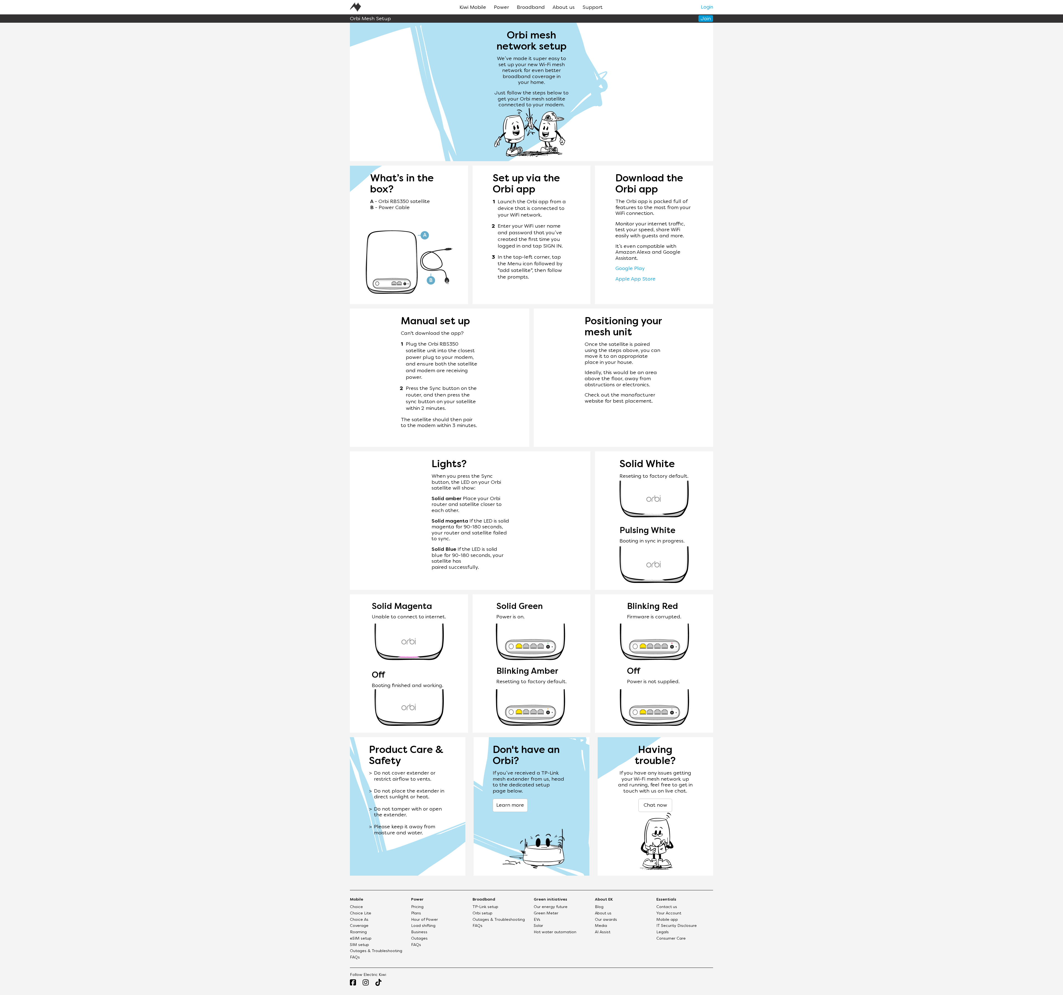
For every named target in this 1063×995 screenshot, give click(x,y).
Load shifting (423, 926)
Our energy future (550, 907)
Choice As (359, 920)
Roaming (358, 932)
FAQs (355, 957)
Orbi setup (482, 913)
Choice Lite (360, 913)
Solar (538, 926)
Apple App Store (635, 279)
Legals (662, 932)
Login (707, 7)
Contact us (666, 907)
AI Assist (602, 932)
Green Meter (546, 913)
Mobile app (667, 920)
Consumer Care (671, 938)
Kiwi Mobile (473, 7)
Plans (416, 913)
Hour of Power (424, 920)
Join (706, 19)
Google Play (630, 268)
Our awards (606, 920)
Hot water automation (555, 932)
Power (501, 7)
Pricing (417, 907)
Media (601, 926)
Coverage (359, 926)
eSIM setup (360, 938)
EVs (537, 920)
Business (419, 932)
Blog (599, 907)
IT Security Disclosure (676, 926)
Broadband (531, 7)
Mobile (356, 899)
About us (564, 7)
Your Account (668, 913)
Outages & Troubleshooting (376, 951)
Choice (356, 907)
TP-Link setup (485, 907)
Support (592, 7)
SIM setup (359, 945)
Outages (419, 938)
